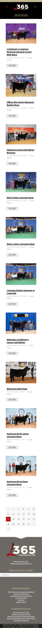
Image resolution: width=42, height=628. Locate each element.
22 (33, 519)
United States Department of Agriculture (21, 618)
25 (18, 524)
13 (18, 514)
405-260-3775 (23, 562)
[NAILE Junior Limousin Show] (21, 228)
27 (28, 524)
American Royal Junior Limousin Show (18, 435)
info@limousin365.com (23, 564)
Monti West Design (9, 627)
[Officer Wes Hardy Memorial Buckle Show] (21, 85)
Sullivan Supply (21, 602)
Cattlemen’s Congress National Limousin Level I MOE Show (19, 52)
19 (18, 519)
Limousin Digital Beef (21, 594)
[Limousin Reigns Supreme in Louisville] (21, 274)
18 (13, 519)
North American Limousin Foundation (21, 592)
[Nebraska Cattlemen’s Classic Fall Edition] (21, 323)
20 (23, 519)
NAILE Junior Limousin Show (21, 244)
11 (8, 514)
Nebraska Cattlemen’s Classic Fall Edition (18, 341)
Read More (12, 65)
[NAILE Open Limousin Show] (21, 182)
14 (23, 514)
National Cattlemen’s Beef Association (21, 616)
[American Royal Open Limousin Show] (21, 466)
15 (28, 514)
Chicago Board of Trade (21, 612)
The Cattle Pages (21, 598)
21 (28, 519)
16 (33, 514)
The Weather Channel (21, 620)
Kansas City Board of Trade (21, 614)
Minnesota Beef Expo (17, 388)
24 (13, 524)
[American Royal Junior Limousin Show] (21, 418)
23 (8, 524)
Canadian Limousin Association (21, 596)
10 (33, 509)
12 (13, 514)
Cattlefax (21, 600)
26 (23, 524)
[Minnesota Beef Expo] (21, 372)
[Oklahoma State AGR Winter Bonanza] (21, 134)
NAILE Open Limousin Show (20, 197)
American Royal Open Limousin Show (17, 483)
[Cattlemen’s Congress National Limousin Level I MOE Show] (21, 33)
